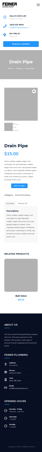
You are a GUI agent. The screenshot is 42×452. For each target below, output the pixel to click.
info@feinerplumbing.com (19, 27)
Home (10, 68)
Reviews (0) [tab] (22, 203)
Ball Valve (21, 296)
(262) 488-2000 (15, 381)
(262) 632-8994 (17, 25)
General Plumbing (22, 195)
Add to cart (19, 186)
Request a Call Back (21, 44)
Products (19, 68)
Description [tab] (10, 203)
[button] (34, 91)
